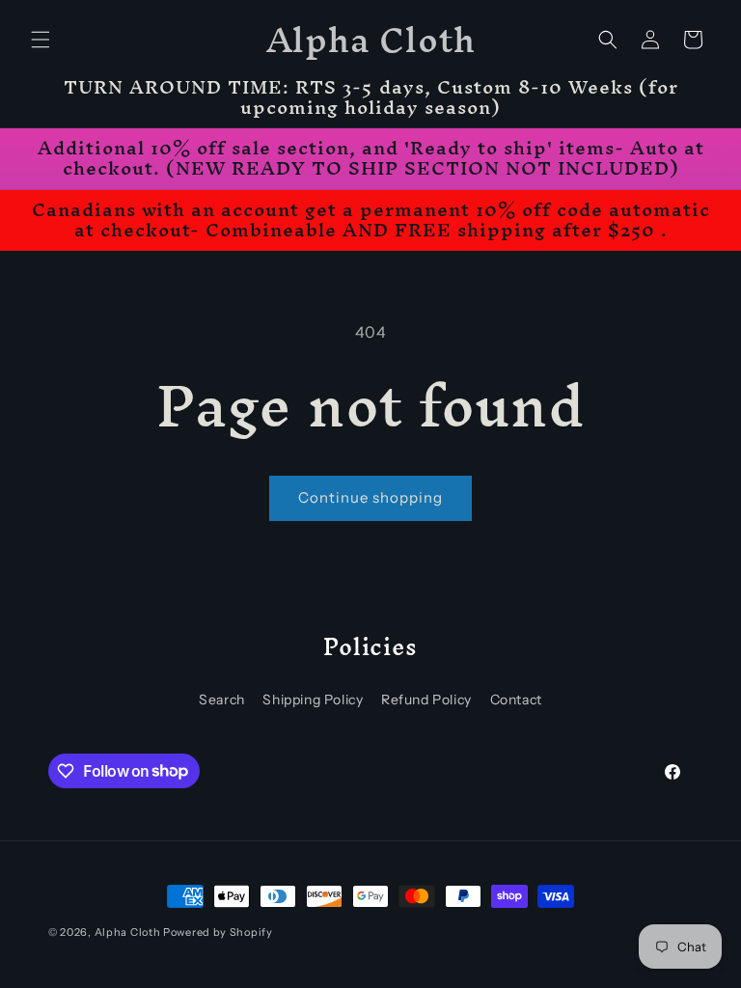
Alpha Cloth (128, 932)
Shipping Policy (312, 699)
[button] (40, 39)
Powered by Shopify (218, 932)
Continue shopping (370, 497)
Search (222, 699)
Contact (516, 699)
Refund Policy (426, 699)
